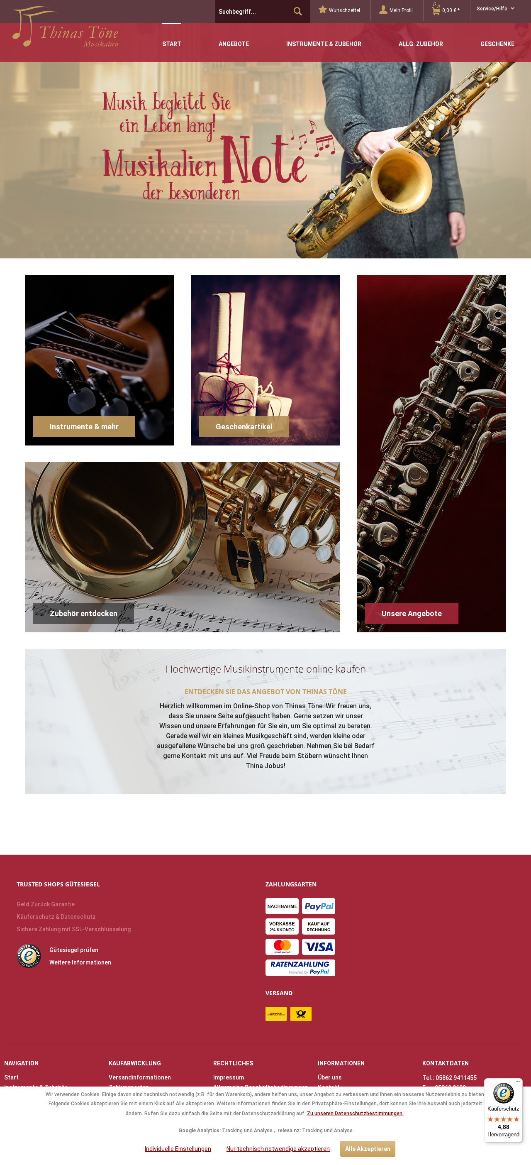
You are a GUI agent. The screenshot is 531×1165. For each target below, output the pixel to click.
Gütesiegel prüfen (73, 950)
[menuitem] (345, 10)
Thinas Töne (65, 29)
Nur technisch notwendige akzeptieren (278, 1148)
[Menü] (518, 1083)
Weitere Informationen (80, 962)
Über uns (330, 1077)
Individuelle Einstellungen (178, 1148)
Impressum (228, 1077)
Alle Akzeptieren (367, 1148)
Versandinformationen (140, 1077)
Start (11, 1077)
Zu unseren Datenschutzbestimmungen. (355, 1113)
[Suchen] (298, 11)
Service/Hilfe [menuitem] (493, 9)
